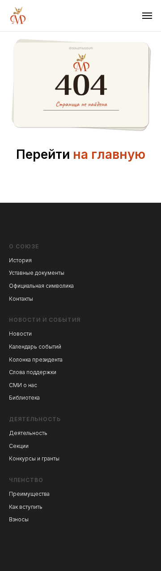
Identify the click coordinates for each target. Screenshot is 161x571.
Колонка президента (36, 359)
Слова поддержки (32, 372)
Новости (20, 333)
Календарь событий (35, 346)
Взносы (19, 519)
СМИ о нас (23, 385)
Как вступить (25, 506)
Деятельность (28, 433)
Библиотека (24, 397)
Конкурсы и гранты (34, 458)
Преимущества (29, 493)
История (20, 260)
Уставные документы (36, 272)
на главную (109, 154)
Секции (19, 446)
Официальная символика (41, 285)
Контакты (21, 298)
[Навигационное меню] (147, 16)
